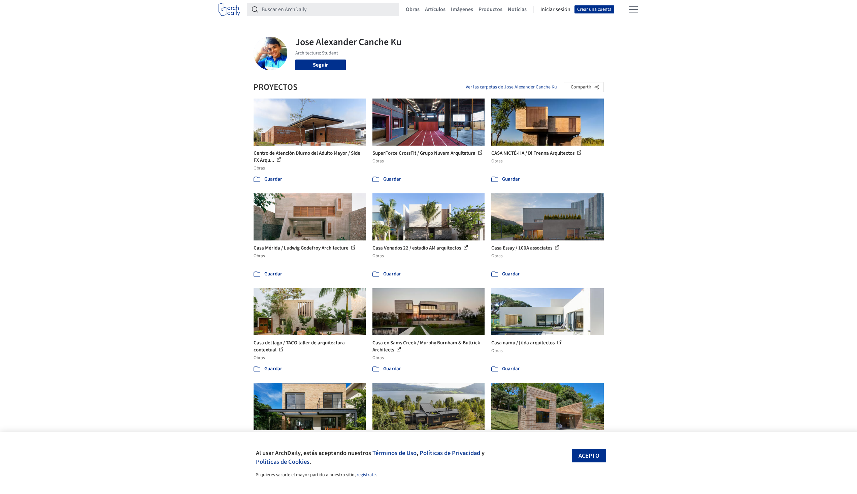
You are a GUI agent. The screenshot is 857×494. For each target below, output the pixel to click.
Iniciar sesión (555, 9)
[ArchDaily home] (229, 9)
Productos (490, 9)
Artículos (435, 9)
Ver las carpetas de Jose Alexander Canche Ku (511, 87)
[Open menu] (633, 9)
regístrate (366, 474)
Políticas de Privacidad (450, 453)
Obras (413, 9)
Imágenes (462, 9)
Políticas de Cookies (282, 461)
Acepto (589, 456)
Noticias (517, 9)
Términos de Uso (394, 453)
